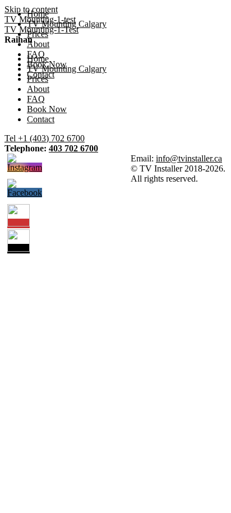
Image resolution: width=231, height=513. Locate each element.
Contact (40, 74)
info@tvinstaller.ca (189, 158)
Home (38, 14)
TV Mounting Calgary (67, 24)
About (38, 44)
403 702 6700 (73, 148)
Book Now (47, 64)
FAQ (36, 54)
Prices (37, 34)
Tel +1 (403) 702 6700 (44, 138)
